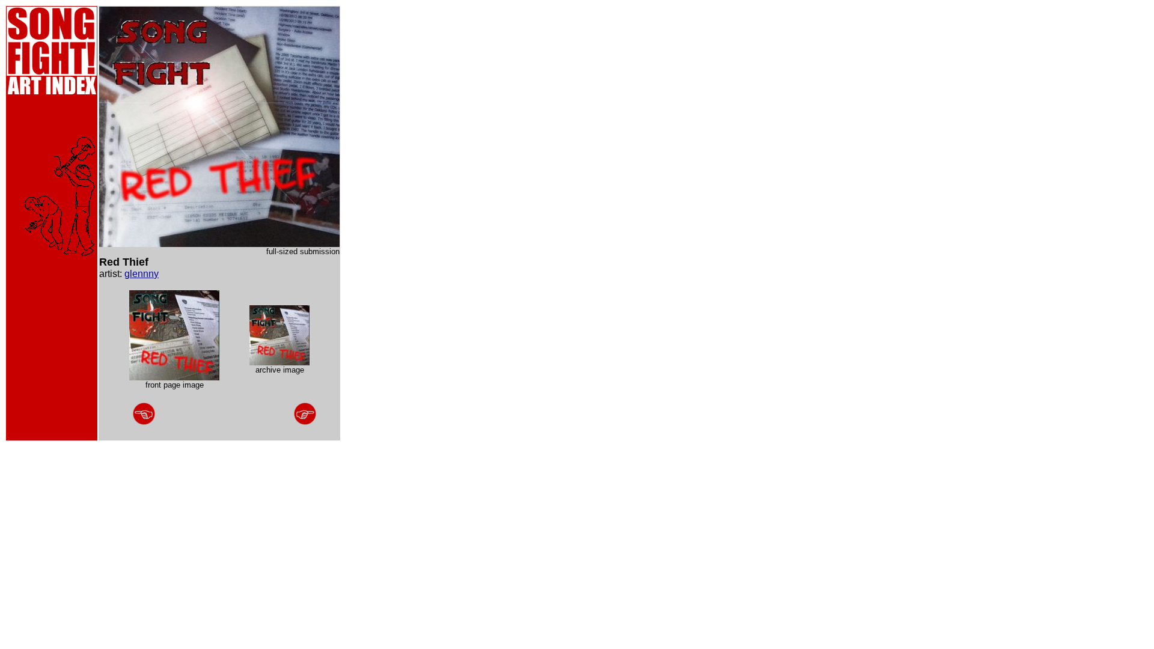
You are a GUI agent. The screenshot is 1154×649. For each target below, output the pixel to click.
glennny (141, 274)
